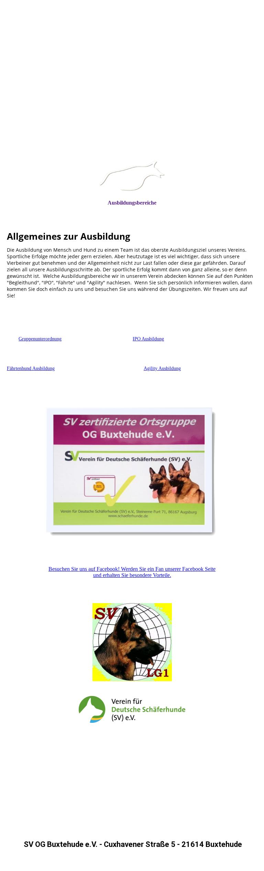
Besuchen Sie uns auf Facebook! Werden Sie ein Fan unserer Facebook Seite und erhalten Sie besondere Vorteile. (132, 572)
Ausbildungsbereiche (132, 203)
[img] (132, 102)
